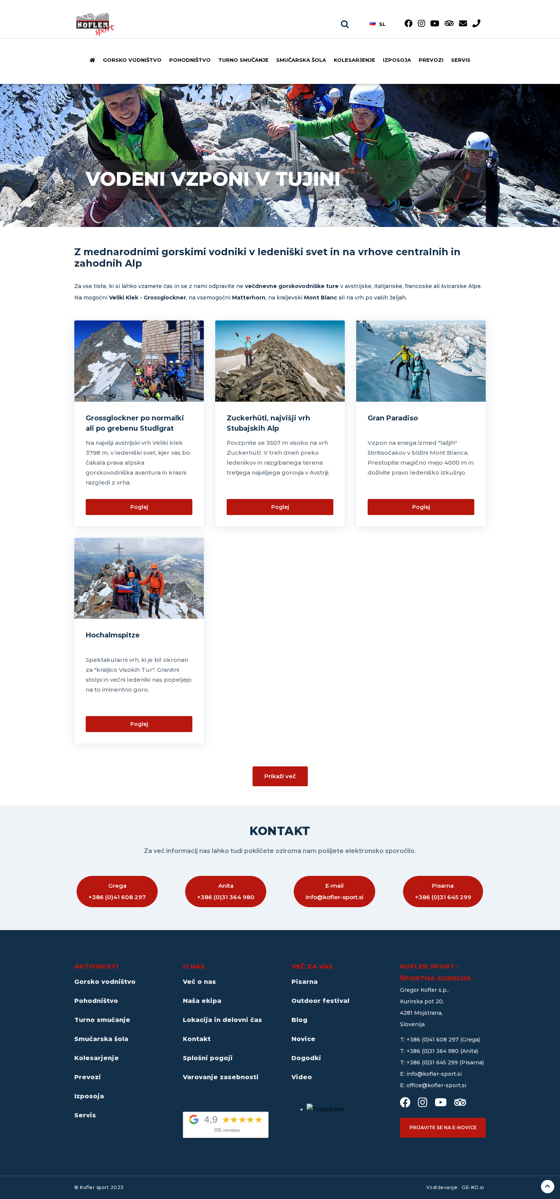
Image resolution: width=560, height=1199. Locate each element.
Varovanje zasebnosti (221, 1077)
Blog (299, 1020)
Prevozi (431, 60)
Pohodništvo (190, 60)
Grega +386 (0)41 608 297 (117, 891)
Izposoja (397, 60)
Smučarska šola (301, 60)
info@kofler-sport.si (434, 1073)
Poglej (139, 507)
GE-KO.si (473, 1187)
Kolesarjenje (354, 60)
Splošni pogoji (208, 1058)
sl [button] (382, 24)
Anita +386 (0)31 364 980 (225, 891)
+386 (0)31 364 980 (433, 1051)
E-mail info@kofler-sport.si (334, 891)
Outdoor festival (320, 1000)
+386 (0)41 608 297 (433, 1039)
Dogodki (306, 1058)
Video (301, 1077)
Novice (303, 1039)
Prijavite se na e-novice (443, 1127)
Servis (460, 60)
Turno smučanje (243, 60)
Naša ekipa (202, 1000)
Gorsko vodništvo (132, 60)
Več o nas (199, 981)
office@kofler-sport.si (436, 1085)
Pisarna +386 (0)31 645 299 (443, 891)
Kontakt (197, 1039)
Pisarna (304, 981)
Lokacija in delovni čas (222, 1020)
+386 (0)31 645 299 (432, 1062)
